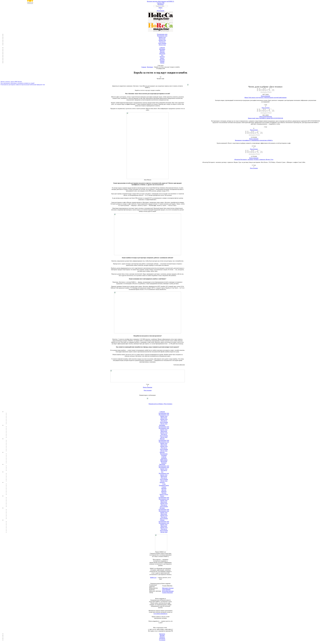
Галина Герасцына (167, 592)
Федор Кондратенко (168, 591)
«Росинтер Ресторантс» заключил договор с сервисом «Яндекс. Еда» (253, 159)
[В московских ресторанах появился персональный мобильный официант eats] (160, 83)
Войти (160, 7)
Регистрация (160, 10)
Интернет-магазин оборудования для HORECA (160, 1)
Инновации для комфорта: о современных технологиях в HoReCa (254, 140)
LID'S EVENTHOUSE (265, 116)
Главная (143, 67)
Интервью (150, 67)
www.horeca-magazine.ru (160, 613)
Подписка (161, 4)
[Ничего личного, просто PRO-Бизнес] (160, 80)
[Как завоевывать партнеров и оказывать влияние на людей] (160, 81)
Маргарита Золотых (168, 588)
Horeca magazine (147, 387)
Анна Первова (166, 589)
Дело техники (148, 390)
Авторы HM (160, 3)
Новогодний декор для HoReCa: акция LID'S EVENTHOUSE (265, 118)
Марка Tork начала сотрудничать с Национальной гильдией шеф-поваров (265, 97)
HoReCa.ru (153, 577)
